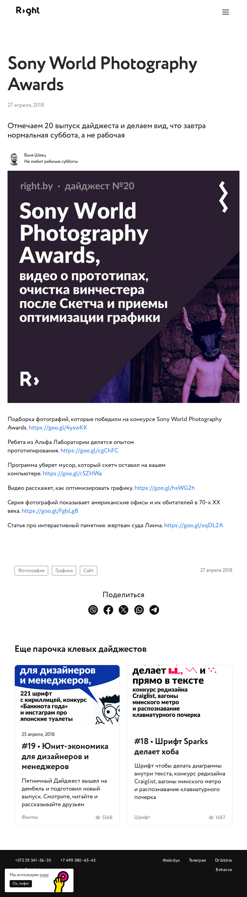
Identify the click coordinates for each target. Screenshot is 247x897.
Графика (64, 570)
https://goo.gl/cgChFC (89, 450)
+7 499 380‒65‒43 (78, 860)
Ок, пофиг (21, 883)
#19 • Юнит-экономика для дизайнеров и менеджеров (67, 745)
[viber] (93, 610)
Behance (224, 870)
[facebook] (108, 610)
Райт (27, 11)
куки (44, 875)
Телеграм (197, 860)
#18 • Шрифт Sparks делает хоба (180, 745)
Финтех (30, 817)
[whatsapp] (139, 610)
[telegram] (154, 610)
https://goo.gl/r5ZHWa (72, 473)
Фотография (31, 570)
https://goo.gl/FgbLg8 (50, 511)
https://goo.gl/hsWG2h (165, 488)
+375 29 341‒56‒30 (33, 860)
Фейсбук (171, 860)
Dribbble (223, 860)
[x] (124, 610)
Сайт (88, 570)
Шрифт (142, 817)
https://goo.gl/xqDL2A (193, 525)
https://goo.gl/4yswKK (58, 427)
